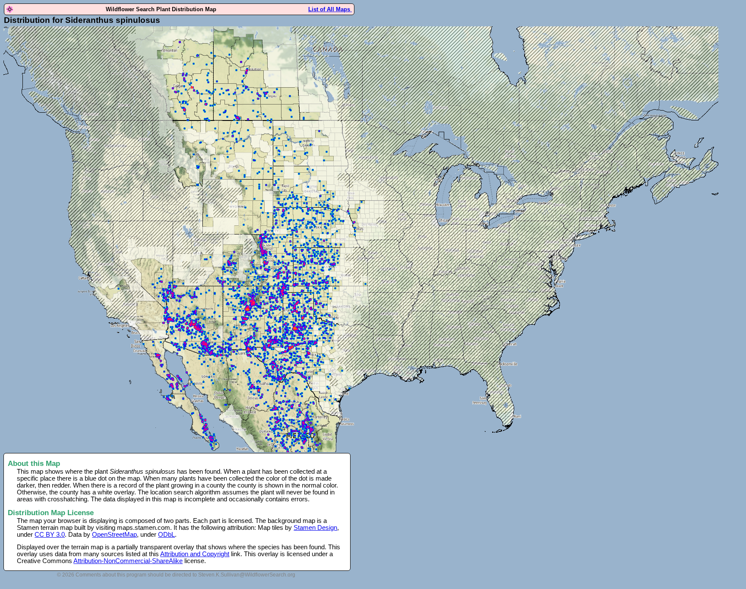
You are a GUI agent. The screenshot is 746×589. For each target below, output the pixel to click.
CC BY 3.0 (50, 534)
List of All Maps (330, 9)
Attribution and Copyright (194, 554)
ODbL (166, 534)
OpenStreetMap (114, 534)
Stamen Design (315, 527)
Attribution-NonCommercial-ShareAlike (128, 560)
